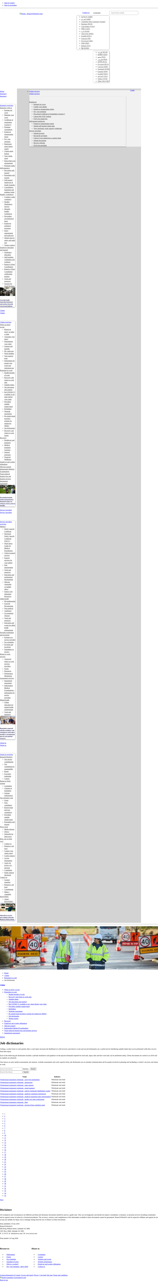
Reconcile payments (40, 136)
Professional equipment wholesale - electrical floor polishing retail (22, 1105)
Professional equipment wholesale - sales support (16, 1085)
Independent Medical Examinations (16, 1028)
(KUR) (103, 52)
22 (5, 1164)
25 (5, 1171)
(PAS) (102, 57)
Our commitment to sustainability (9, 766)
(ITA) (86, 46)
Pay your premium (40, 112)
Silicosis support (5, 467)
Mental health (4, 700)
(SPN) (103, 72)
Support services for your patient (8, 560)
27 (5, 1176)
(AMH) (87, 17)
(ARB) (86, 19)
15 (5, 1147)
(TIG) (103, 76)
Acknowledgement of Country (10, 1275)
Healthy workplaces (7, 194)
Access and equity (27, 1275)
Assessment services (7, 678)
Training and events (44, 1259)
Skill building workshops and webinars (9, 259)
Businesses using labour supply (8, 146)
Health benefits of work (17, 994)
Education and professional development (9, 577)
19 (5, 1157)
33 (5, 1191)
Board (6, 771)
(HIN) (85, 43)
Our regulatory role (6, 798)
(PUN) (102, 62)
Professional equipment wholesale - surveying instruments (20, 1080)
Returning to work (6, 370)
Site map (50, 1275)
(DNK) (87, 34)
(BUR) (86, 24)
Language (96, 13)
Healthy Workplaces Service (8, 204)
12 (5, 1140)
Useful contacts (9, 856)
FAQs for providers (40, 145)
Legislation (8, 786)
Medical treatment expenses (7, 447)
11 (5, 1138)
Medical (2, 527)
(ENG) (86, 36)
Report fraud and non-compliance (8, 810)
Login (132, 90)
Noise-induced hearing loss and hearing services (5, 476)
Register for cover (40, 104)
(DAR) (85, 31)
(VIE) (103, 81)
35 (5, 1196)
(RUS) (103, 64)
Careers (6, 779)
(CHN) (85, 29)
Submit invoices (39, 133)
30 (5, 1183)
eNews (6, 832)
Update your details (40, 107)
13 (5, 1143)
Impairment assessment (12, 1033)
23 (5, 1167)
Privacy (36, 1275)
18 (5, 1155)
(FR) (86, 38)
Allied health (4, 599)
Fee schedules (9, 642)
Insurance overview (6, 105)
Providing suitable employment (8, 404)
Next (1, 1200)
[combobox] (26, 1069)
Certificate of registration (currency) (8, 122)
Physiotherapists (9, 601)
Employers (33, 102)
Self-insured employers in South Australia (9, 182)
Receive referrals (39, 143)
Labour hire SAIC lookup (42, 116)
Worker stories (13, 1018)
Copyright (42, 1275)
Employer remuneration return (8, 134)
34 (5, 1193)
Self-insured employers (37, 121)
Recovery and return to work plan (9, 380)
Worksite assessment (15, 1011)
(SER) (103, 67)
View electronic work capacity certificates (48, 128)
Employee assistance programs (7, 226)
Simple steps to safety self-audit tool (9, 240)
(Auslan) (93, 22)
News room (4, 827)
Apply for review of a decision (8, 865)
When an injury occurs (12, 990)
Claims (6, 975)
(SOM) (103, 69)
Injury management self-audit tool (9, 233)
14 (5, 1145)
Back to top (4, 1280)
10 (5, 1135)
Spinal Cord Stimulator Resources (8, 594)
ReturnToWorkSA (6, 757)
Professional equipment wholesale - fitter (14, 1102)
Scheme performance (45, 1262)
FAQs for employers (40, 119)
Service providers (35, 131)
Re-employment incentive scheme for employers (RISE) (9, 421)
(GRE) (87, 41)
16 (5, 1150)
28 (5, 1179)
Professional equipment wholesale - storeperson (16, 1082)
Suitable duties (9, 385)
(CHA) (88, 26)
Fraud (6, 800)
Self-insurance (5, 168)
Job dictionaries (9, 428)
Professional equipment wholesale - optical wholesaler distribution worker (25, 1091)
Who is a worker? (13, 1264)
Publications (11, 1254)
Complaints (8, 870)
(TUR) (102, 79)
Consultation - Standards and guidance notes (9, 189)
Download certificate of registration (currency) (49, 114)
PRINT (2, 1037)
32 (5, 1188)
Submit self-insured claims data (44, 126)
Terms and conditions (60, 1275)
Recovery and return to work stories (9, 433)
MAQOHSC (4, 897)
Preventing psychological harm (9, 218)
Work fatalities (9, 353)
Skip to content (9, 3)
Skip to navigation (10, 5)
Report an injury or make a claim (9, 332)
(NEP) (102, 55)
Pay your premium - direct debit (17, 1267)
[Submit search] (136, 12)
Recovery (3, 438)
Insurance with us (6, 108)
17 (5, 1152)
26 (5, 1174)
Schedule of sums (12, 1262)
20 (5, 1159)
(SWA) (103, 74)
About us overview (6, 754)
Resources (7, 671)
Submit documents (40, 140)
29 (5, 1181)
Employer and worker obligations (15, 1023)
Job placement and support (18, 1002)
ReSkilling (8, 409)
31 (5, 1186)
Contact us (86, 13)
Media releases (9, 829)
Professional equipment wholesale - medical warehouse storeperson (23, 1094)
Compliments (8, 889)
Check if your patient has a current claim (47, 138)
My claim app (9, 351)
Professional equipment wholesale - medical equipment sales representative (25, 1097)
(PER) (102, 59)
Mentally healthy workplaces (8, 211)
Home (6, 973)
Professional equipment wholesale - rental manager (17, 1088)
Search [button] (33, 1069)
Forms (6, 669)
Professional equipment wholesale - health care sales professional (22, 1099)
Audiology (8, 611)
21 (5, 1162)
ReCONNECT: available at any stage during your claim (28, 1004)
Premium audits (9, 166)
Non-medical (8, 608)
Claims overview (6, 322)
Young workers (9, 245)
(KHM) (85, 48)
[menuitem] (95, 17)
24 (5, 1169)
